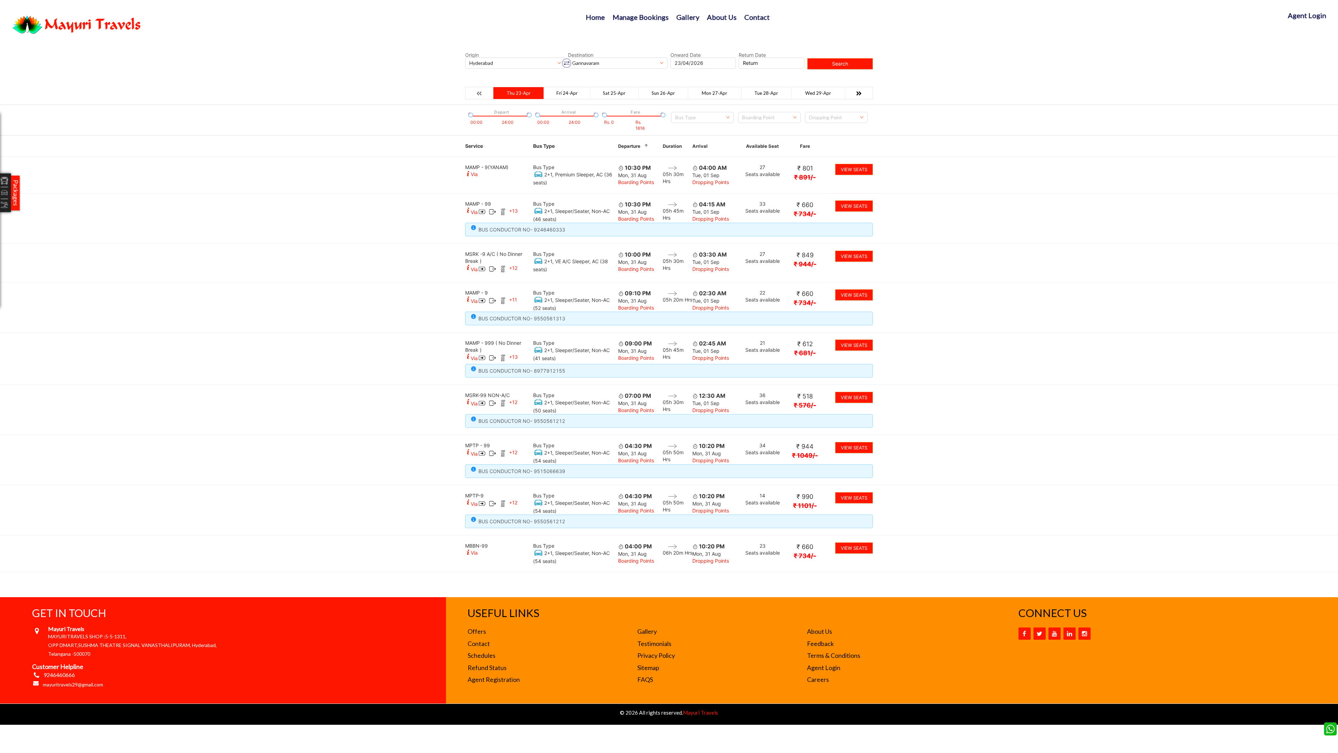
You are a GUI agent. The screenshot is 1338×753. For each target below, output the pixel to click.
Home (595, 17)
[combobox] (702, 117)
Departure (629, 146)
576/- (805, 405)
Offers (477, 631)
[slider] (470, 114)
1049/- (805, 455)
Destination (580, 55)
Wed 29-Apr (818, 93)
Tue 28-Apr (766, 93)
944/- (805, 264)
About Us (722, 17)
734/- (805, 214)
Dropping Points (710, 182)
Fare (805, 146)
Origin (472, 55)
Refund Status (487, 667)
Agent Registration (494, 679)
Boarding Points (636, 182)
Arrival (700, 146)
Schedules (481, 655)
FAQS (645, 679)
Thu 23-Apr (519, 93)
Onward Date (685, 55)
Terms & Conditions (833, 655)
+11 (513, 300)
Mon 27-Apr (714, 93)
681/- (805, 353)
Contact (757, 17)
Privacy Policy (656, 655)
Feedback (820, 643)
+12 (513, 268)
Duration (672, 146)
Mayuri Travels (700, 712)
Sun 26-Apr (663, 93)
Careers (818, 679)
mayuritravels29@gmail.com (73, 684)
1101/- (805, 505)
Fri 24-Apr (567, 93)
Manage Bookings (641, 17)
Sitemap (648, 667)
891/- (805, 177)
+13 (513, 211)
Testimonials (654, 643)
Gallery (687, 17)
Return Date (752, 55)
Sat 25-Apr (614, 93)
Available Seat (762, 146)
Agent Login (1307, 15)
